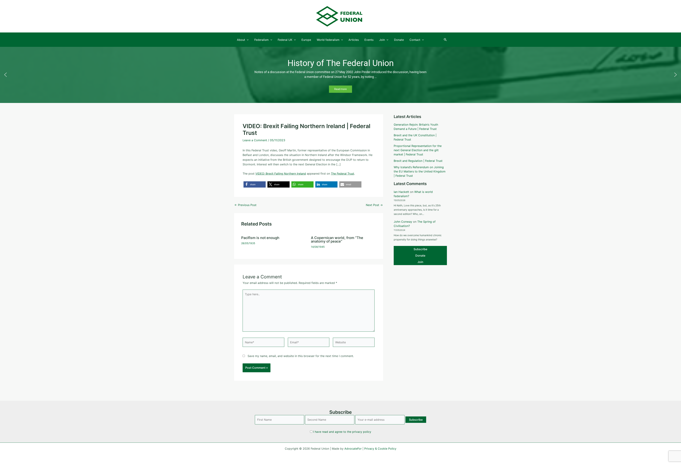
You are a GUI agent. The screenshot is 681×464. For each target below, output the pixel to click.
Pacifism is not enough (260, 238)
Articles (353, 40)
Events (368, 40)
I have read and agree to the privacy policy (342, 431)
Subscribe (420, 249)
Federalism (261, 40)
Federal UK (285, 40)
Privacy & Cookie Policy (380, 448)
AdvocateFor (353, 448)
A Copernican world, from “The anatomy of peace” (337, 239)
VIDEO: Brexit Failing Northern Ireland (280, 173)
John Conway (403, 221)
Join (382, 40)
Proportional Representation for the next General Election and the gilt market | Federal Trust (418, 150)
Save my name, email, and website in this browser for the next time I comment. (301, 356)
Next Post (374, 205)
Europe (306, 40)
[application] (247, 40)
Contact (414, 40)
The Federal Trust (342, 173)
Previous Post (245, 205)
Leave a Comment (255, 140)
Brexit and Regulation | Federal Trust (418, 161)
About (241, 40)
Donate (399, 40)
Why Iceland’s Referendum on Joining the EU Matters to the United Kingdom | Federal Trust (419, 171)
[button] (445, 39)
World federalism (328, 40)
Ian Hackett (401, 192)
